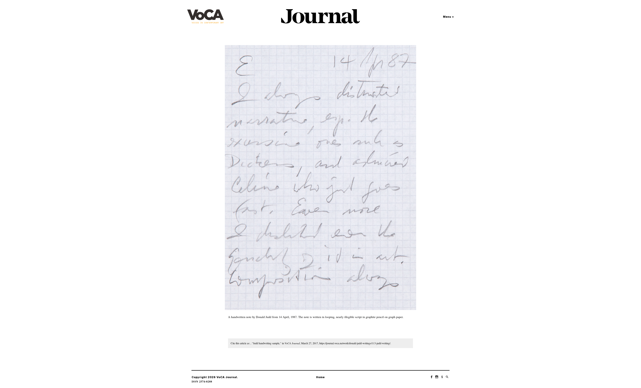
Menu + (448, 16)
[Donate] (442, 377)
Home (320, 377)
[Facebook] (432, 377)
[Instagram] (437, 377)
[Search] (447, 377)
